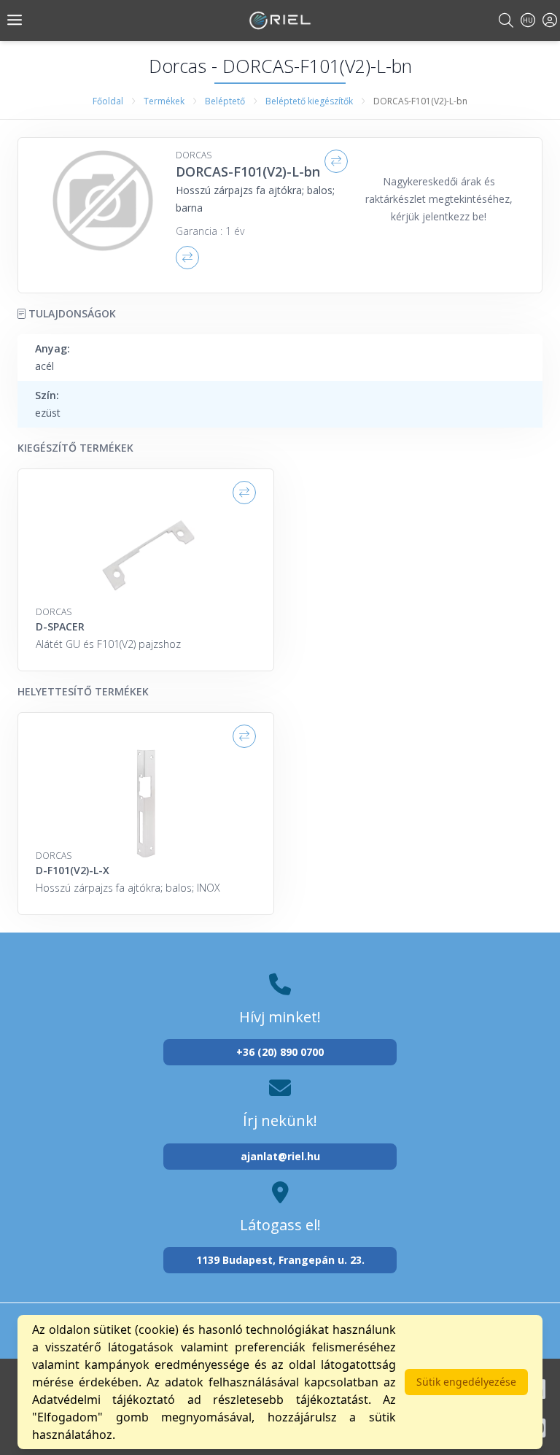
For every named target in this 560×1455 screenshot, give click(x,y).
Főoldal (108, 101)
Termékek (164, 101)
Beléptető (225, 101)
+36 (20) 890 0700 (280, 1052)
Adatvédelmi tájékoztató (103, 1400)
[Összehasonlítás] (336, 161)
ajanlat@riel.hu (280, 1156)
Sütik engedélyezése (466, 1382)
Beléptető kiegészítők (309, 101)
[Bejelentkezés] (549, 20)
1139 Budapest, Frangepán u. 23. (280, 1260)
